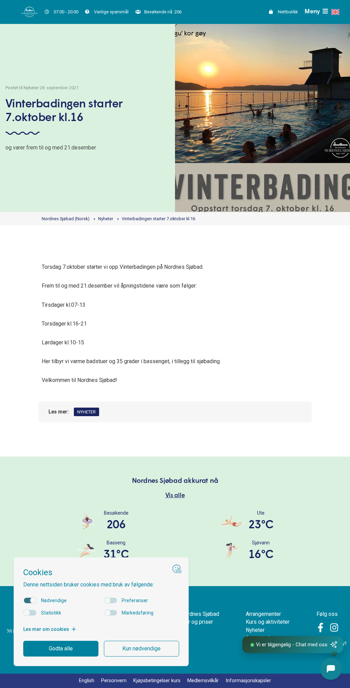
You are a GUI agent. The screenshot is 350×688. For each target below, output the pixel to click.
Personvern (113, 681)
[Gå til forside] (29, 11)
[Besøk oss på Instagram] (334, 628)
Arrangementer (263, 614)
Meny (313, 12)
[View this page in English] (335, 12)
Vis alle (175, 496)
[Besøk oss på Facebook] (321, 628)
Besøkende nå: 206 (162, 11)
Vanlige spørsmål (111, 11)
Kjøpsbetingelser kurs (156, 681)
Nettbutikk (287, 11)
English (86, 681)
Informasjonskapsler (248, 681)
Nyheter (105, 218)
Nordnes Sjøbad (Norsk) (66, 218)
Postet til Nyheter (22, 87)
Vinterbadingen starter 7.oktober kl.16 (158, 218)
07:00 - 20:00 (65, 11)
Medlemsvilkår (203, 681)
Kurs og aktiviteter (268, 622)
